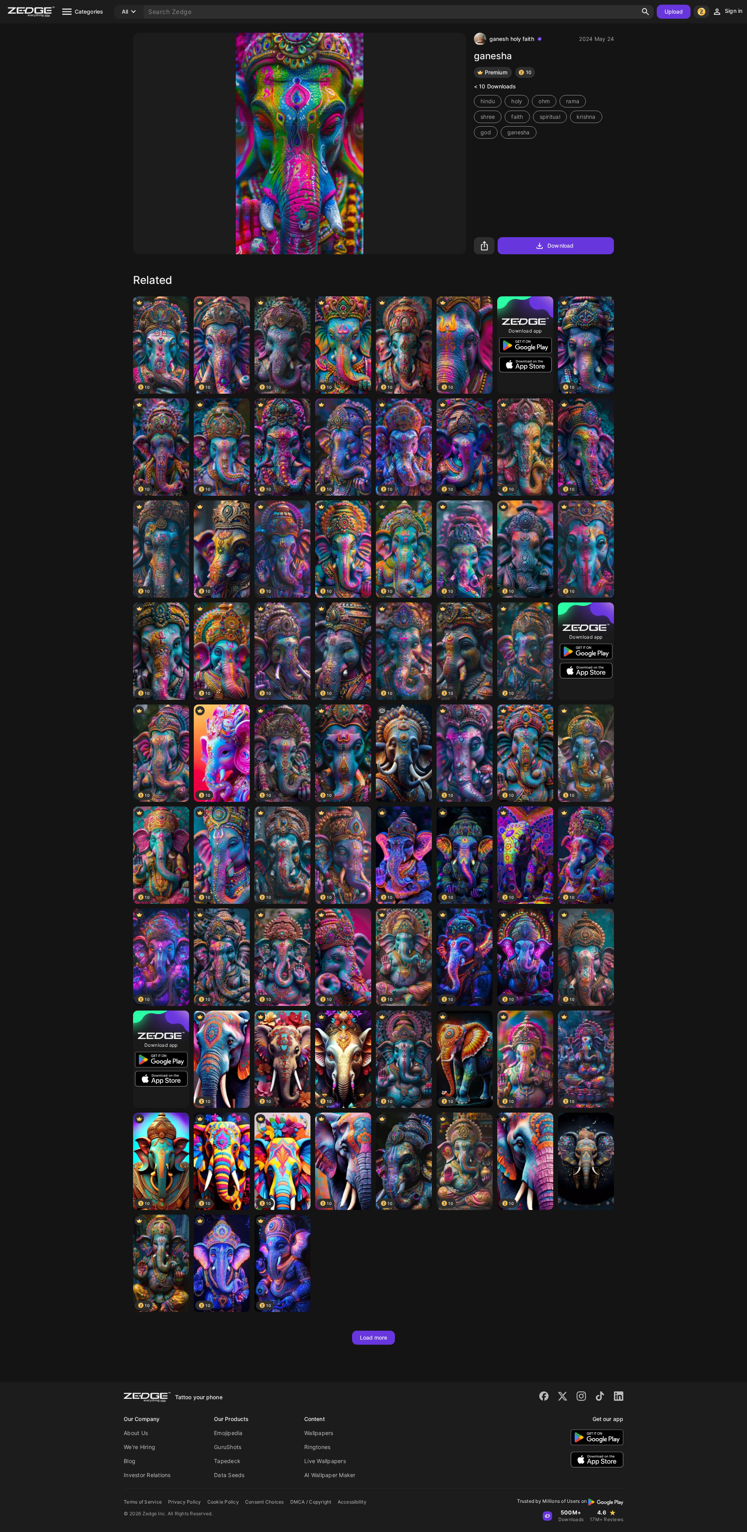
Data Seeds (229, 1475)
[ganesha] (404, 753)
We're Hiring (139, 1447)
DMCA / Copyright (310, 1502)
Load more (374, 1337)
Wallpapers (318, 1433)
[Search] (645, 11)
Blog (129, 1461)
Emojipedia (228, 1433)
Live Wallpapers (325, 1461)
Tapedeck (227, 1461)
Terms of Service (143, 1502)
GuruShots (227, 1447)
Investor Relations (147, 1475)
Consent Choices (264, 1502)
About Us (136, 1433)
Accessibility (352, 1502)
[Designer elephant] (586, 1161)
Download (560, 245)
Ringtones (317, 1447)
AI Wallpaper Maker (330, 1475)
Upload (674, 11)
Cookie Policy (223, 1502)
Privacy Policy (184, 1502)
